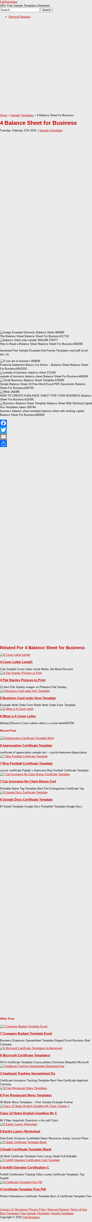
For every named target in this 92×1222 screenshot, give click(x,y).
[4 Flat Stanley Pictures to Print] (21, 673)
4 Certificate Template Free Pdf (23, 1189)
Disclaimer (21, 1209)
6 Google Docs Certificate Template (26, 799)
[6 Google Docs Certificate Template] (23, 792)
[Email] (46, 436)
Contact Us (7, 1209)
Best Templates (9, 1213)
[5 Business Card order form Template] (25, 691)
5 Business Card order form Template (28, 698)
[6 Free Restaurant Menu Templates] (23, 1088)
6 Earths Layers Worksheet (20, 1131)
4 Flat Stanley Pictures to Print (22, 680)
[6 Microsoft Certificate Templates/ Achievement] (31, 1048)
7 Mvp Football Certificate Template (26, 763)
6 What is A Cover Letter (18, 716)
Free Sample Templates (35, 1213)
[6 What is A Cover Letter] (17, 708)
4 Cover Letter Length (16, 662)
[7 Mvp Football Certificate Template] (23, 756)
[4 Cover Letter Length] (15, 654)
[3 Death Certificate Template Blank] (23, 1142)
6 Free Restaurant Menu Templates (26, 1095)
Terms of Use (78, 1209)
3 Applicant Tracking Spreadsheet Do (27, 1073)
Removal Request (20, 16)
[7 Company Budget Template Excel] (23, 1026)
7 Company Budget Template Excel (26, 1033)
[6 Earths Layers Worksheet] (18, 1124)
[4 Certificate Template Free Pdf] (21, 1182)
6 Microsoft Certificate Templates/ (25, 1055)
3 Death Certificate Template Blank (25, 1149)
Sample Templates (22, 115)
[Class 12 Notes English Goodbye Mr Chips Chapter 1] (34, 1106)
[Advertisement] (46, 67)
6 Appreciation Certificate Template (26, 745)
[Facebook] (46, 423)
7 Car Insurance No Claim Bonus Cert (28, 781)
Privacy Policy (38, 1209)
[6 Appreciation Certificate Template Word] (27, 738)
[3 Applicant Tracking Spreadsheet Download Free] (32, 1066)
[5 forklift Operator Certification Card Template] (29, 1160)
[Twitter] (46, 429)
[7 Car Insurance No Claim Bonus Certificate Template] (35, 774)
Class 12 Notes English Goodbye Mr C (28, 1113)
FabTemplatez (9, 1)
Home (3, 115)
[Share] (46, 443)
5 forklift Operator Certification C (24, 1167)
